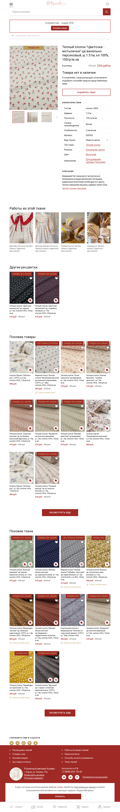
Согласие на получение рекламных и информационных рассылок (54, 431)
